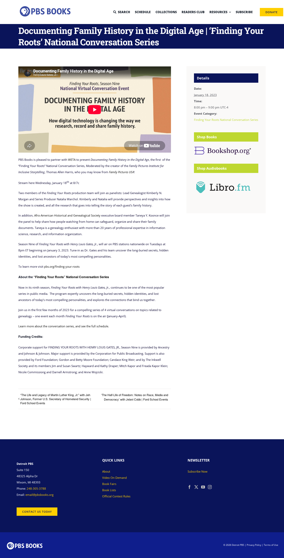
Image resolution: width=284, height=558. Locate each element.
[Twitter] (196, 487)
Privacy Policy (254, 545)
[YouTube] (203, 487)
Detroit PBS (238, 545)
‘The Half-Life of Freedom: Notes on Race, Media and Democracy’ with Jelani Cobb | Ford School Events (134, 397)
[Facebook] (189, 487)
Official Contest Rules (116, 496)
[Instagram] (210, 487)
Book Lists (109, 490)
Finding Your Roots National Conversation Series (226, 120)
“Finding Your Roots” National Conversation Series (71, 277)
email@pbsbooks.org (40, 495)
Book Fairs (109, 484)
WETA (72, 160)
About (106, 471)
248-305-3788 (36, 488)
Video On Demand (114, 478)
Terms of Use (271, 545)
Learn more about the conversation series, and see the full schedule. (63, 326)
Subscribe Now (197, 471)
